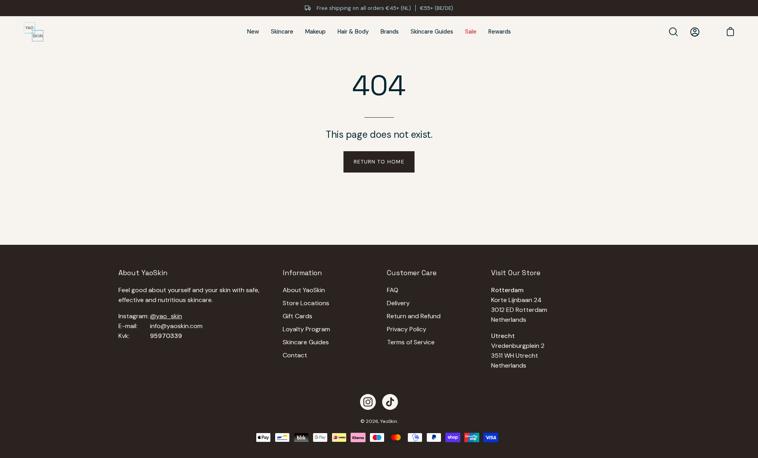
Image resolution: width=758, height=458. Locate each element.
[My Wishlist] (710, 32)
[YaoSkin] (33, 32)
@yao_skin (166, 316)
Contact (295, 355)
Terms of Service (411, 342)
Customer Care (412, 272)
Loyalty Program (306, 329)
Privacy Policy (406, 329)
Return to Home (379, 161)
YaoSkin (388, 421)
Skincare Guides (306, 342)
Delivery (398, 303)
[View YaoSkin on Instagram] (368, 402)
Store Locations (306, 303)
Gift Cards (297, 316)
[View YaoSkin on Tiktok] (390, 402)
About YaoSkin (304, 290)
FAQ (392, 290)
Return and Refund (414, 316)
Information (302, 272)
